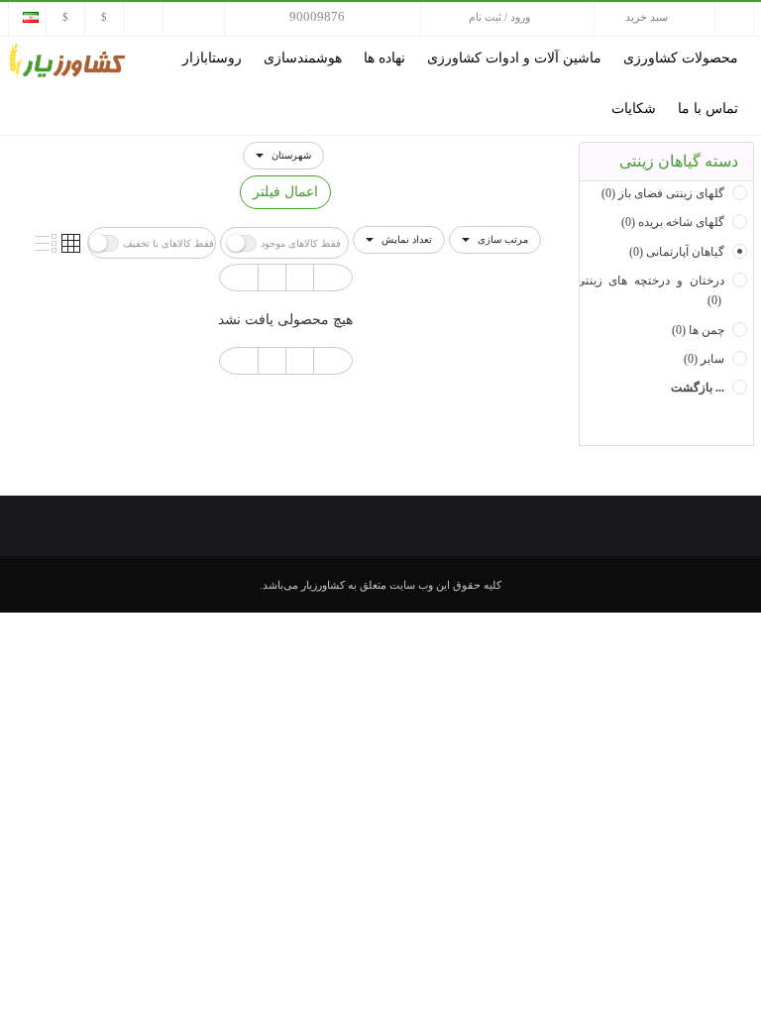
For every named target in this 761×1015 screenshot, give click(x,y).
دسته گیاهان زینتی (678, 161)
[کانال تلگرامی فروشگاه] (104, 17)
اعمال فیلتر (285, 191)
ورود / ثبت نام (499, 17)
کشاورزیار (323, 585)
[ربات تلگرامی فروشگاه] (65, 17)
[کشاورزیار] (67, 60)
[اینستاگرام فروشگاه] (143, 17)
